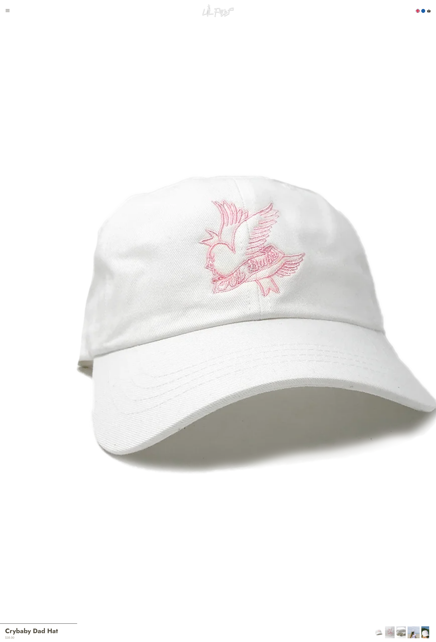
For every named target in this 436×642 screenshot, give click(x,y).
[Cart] (429, 11)
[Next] (431, 632)
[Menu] (7, 11)
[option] (378, 632)
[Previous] (373, 632)
